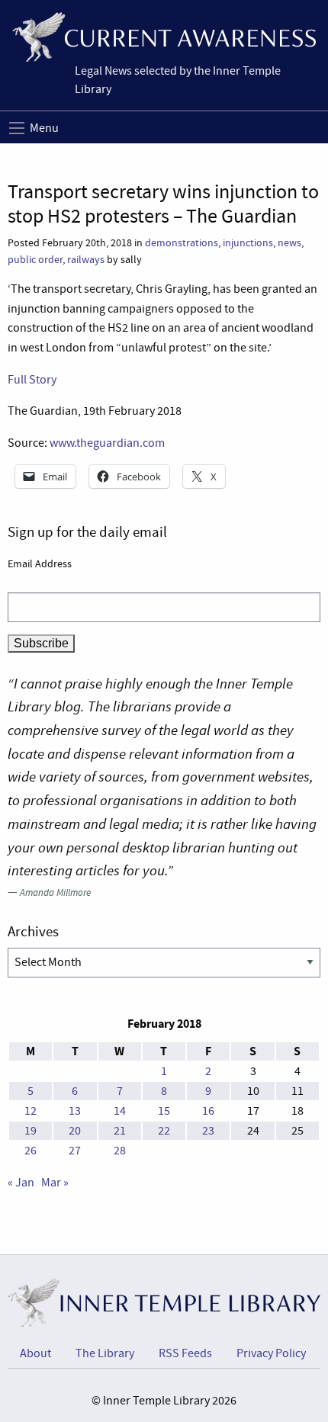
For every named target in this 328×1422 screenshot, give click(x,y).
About (35, 1353)
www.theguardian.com (107, 443)
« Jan (21, 1182)
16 (208, 1111)
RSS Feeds (185, 1353)
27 (75, 1150)
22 (164, 1130)
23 (208, 1130)
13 (75, 1111)
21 (120, 1130)
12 (30, 1111)
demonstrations (181, 243)
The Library (105, 1353)
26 (30, 1150)
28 (120, 1150)
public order (35, 259)
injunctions (248, 243)
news (289, 243)
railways (86, 259)
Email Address (40, 563)
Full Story (32, 379)
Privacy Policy (271, 1353)
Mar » (55, 1182)
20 (75, 1130)
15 (164, 1111)
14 (120, 1111)
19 (30, 1130)
